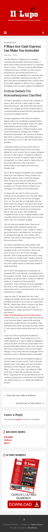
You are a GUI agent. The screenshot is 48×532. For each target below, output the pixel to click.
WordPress (32, 528)
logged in (19, 419)
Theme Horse (36, 524)
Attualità (8, 437)
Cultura (8, 440)
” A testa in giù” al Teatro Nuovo (28, 403)
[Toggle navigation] (5, 33)
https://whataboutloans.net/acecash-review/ (22, 315)
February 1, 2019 (10, 55)
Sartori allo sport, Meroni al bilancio (21, 395)
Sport (7, 443)
